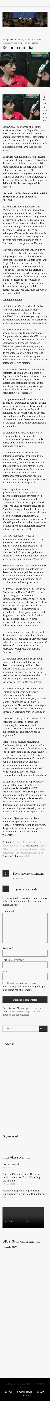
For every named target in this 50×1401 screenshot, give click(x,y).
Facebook (15, 3)
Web (4, 971)
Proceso (20, 852)
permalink (24, 856)
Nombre (7, 948)
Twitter (39, 3)
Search (45, 3)
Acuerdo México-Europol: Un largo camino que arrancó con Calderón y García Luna (21, 1177)
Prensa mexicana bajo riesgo (24, 43)
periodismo (8, 852)
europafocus (8, 39)
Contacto (27, 1395)
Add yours (17, 878)
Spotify (21, 3)
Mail (33, 3)
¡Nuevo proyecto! (11, 1164)
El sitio (8, 1391)
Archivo (41, 1391)
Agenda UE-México (23, 842)
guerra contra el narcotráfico (29, 849)
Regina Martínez (34, 852)
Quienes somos (24, 1391)
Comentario (9, 911)
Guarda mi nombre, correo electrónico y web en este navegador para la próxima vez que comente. (24, 986)
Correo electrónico (13, 959)
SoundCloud (27, 3)
